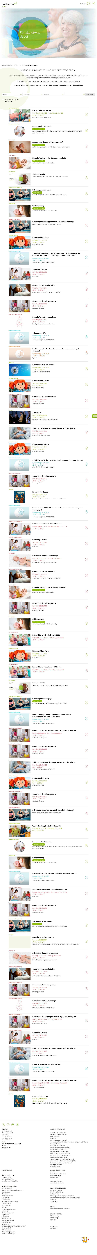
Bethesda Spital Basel (7, 65)
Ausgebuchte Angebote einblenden (12, 100)
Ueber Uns (18, 65)
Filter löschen (90, 95)
